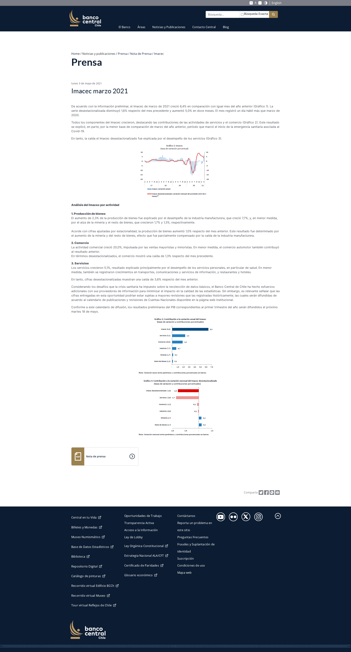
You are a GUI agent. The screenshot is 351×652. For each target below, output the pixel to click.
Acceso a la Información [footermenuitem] (141, 530)
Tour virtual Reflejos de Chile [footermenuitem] (91, 605)
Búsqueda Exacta (256, 14)
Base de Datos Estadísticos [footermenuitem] (90, 547)
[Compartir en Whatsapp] (272, 492)
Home (75, 54)
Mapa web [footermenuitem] (184, 573)
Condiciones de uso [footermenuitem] (191, 565)
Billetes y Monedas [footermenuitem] (84, 527)
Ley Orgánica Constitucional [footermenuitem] (144, 546)
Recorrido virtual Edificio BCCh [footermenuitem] (92, 586)
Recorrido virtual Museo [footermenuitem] (88, 596)
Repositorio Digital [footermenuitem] (84, 566)
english (277, 3)
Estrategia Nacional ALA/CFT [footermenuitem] (144, 556)
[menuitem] (124, 25)
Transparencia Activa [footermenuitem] (139, 523)
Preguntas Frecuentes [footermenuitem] (192, 537)
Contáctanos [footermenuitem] (186, 516)
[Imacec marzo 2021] (277, 492)
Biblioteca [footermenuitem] (78, 557)
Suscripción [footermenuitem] (185, 559)
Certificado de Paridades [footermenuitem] (141, 565)
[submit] (273, 14)
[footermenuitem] (219, 515)
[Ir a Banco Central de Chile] (85, 18)
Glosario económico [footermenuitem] (138, 575)
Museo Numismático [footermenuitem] (85, 537)
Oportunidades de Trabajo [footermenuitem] (143, 516)
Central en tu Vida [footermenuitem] (84, 517)
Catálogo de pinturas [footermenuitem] (86, 576)
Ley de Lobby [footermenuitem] (133, 537)
